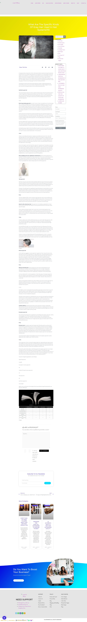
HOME (32, 3)
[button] (4, 617)
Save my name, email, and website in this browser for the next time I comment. (35, 456)
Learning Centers (61, 49)
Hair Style (60, 48)
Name (56, 107)
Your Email (57, 111)
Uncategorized (61, 55)
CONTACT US (83, 3)
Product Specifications (59, 120)
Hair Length (60, 44)
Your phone (57, 116)
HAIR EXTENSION (58, 3)
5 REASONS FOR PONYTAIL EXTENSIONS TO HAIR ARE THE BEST (61, 78)
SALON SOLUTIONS (49, 3)
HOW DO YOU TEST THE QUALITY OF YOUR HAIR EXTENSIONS (61, 96)
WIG (43, 3)
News (59, 53)
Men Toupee (60, 51)
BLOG (78, 3)
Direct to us (3, 620)
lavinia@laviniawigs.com (23, 604)
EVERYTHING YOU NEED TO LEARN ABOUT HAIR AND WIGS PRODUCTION (61, 69)
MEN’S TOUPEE (66, 3)
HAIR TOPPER (37, 3)
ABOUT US (73, 3)
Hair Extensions (61, 42)
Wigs (59, 56)
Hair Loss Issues (61, 46)
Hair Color (60, 40)
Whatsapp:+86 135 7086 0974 (23, 602)
